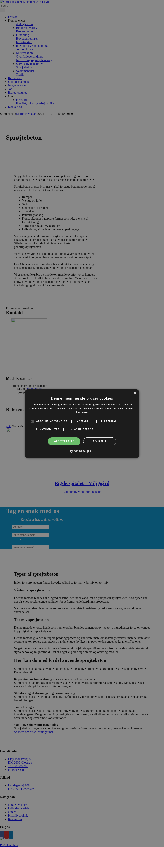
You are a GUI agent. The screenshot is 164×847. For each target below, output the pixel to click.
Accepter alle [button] (64, 441)
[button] (33, 421)
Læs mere (82, 412)
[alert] (82, 423)
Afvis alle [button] (100, 441)
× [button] (134, 393)
